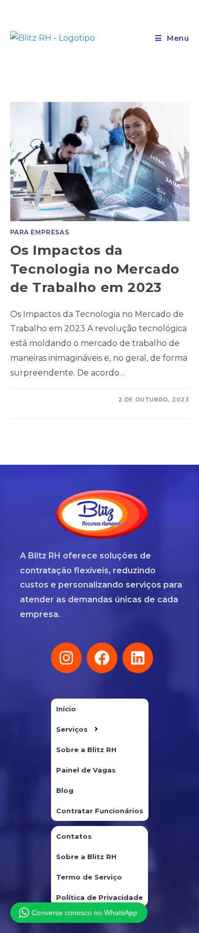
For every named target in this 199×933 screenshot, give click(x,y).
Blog (64, 790)
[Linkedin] (137, 658)
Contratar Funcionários (99, 811)
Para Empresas (39, 232)
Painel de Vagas (86, 770)
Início (66, 709)
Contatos (74, 836)
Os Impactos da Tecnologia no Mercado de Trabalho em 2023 (95, 269)
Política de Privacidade (99, 897)
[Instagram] (66, 658)
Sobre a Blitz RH (86, 749)
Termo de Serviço (89, 877)
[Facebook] (102, 658)
